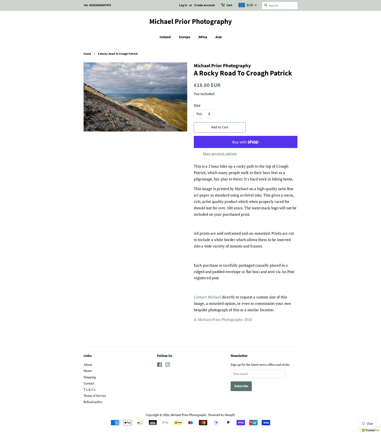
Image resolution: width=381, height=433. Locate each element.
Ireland (165, 37)
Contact (89, 383)
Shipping (90, 377)
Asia (218, 37)
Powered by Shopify (221, 415)
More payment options (220, 153)
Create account (204, 5)
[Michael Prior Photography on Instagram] (167, 365)
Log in (183, 5)
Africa (202, 37)
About (88, 364)
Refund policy (93, 402)
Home (87, 54)
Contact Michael (207, 297)
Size (197, 105)
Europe (184, 37)
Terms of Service (95, 396)
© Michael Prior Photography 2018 (223, 319)
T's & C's (89, 389)
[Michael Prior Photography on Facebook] (159, 365)
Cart (229, 5)
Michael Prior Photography (190, 21)
